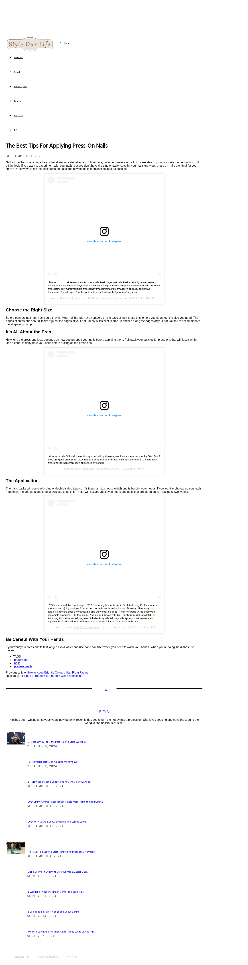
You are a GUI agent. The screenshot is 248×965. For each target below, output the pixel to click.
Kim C (104, 711)
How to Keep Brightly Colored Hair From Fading (58, 672)
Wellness (18, 58)
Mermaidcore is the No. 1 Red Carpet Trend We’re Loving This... (61, 932)
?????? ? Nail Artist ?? (87, 627)
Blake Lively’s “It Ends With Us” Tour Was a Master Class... (58, 872)
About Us (22, 957)
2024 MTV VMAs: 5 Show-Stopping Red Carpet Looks (57, 822)
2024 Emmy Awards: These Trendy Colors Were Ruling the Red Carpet (65, 802)
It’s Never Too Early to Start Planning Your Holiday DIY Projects (62, 852)
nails (17, 663)
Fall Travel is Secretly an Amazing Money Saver (53, 762)
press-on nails (23, 666)
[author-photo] (104, 690)
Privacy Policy (47, 957)
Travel (17, 72)
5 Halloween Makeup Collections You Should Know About (60, 782)
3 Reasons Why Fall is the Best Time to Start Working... (57, 742)
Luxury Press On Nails (85, 298)
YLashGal (88, 468)
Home (67, 43)
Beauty (17, 101)
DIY (15, 130)
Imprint (71, 957)
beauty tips (21, 659)
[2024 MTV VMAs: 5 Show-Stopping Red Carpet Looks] (16, 743)
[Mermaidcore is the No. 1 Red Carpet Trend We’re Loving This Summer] (16, 853)
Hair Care (18, 116)
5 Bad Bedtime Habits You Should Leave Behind (54, 912)
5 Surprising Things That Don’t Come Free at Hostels (56, 892)
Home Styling (20, 87)
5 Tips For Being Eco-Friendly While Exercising (51, 675)
